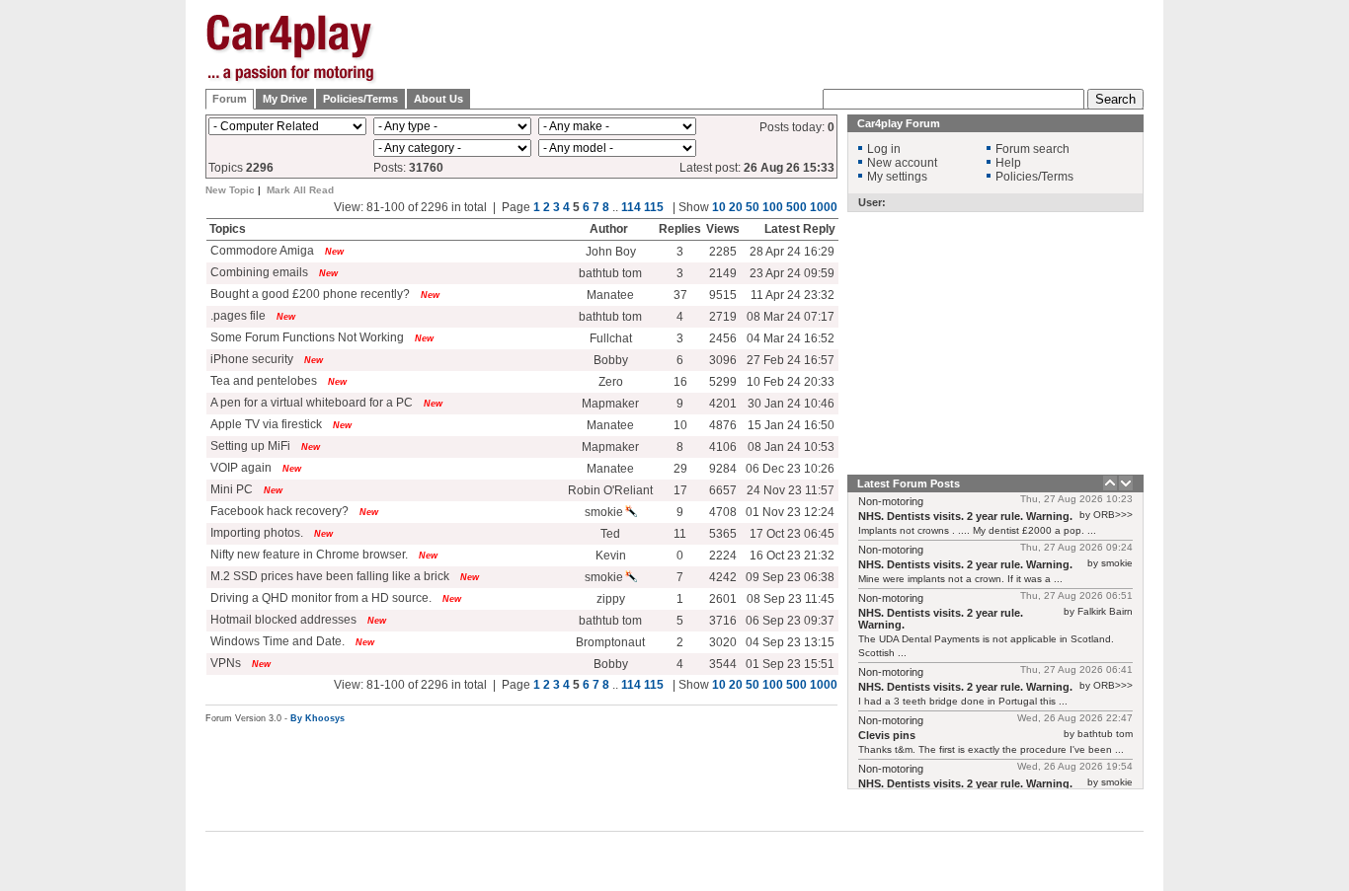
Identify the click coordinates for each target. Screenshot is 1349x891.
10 (719, 207)
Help (1008, 163)
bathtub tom (610, 273)
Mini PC (230, 489)
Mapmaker (610, 403)
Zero (610, 382)
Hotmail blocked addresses (282, 620)
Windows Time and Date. (277, 641)
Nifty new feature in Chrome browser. (307, 554)
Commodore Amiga (260, 251)
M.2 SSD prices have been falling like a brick (328, 576)
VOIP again (239, 468)
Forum (229, 99)
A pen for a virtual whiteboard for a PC (310, 402)
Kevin (610, 555)
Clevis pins (886, 735)
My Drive (285, 99)
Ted (610, 534)
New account (902, 163)
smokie (604, 512)
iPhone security (250, 359)
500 (796, 207)
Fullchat (611, 338)
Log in (884, 149)
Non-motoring (890, 501)
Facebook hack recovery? (278, 511)
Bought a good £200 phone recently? (308, 294)
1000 (823, 207)
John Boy (611, 252)
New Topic (230, 190)
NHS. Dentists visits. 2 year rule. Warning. (965, 516)
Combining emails (257, 272)
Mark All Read (300, 190)
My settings (897, 177)
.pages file (236, 316)
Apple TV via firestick (264, 424)
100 (772, 207)
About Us (438, 99)
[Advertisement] (1242, 311)
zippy (610, 599)
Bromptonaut (610, 642)
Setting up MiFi (248, 446)
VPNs (224, 663)
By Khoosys (317, 718)
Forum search (1032, 149)
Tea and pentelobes (262, 381)
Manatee (610, 295)
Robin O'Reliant (610, 490)
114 (631, 207)
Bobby (611, 360)
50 (752, 207)
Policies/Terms (360, 99)
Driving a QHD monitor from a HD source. (319, 598)
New (334, 252)
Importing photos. (255, 533)
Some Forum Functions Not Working (305, 337)
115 (654, 207)
